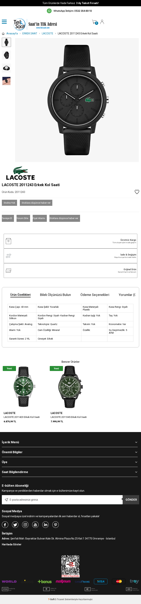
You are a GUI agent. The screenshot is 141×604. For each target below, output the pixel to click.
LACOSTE (9, 413)
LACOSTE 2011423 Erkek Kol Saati (22, 417)
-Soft (51, 599)
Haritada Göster (11, 544)
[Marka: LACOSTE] (70, 173)
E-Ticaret (59, 599)
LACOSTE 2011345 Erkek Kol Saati (69, 417)
